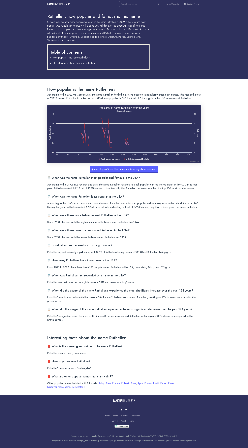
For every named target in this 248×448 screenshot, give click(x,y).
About (123, 420)
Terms (131, 420)
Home (107, 415)
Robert (125, 383)
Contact (115, 420)
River (133, 383)
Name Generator (172, 4)
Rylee (171, 383)
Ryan (140, 383)
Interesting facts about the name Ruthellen (74, 63)
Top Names (135, 415)
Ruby (101, 383)
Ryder (163, 383)
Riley (108, 383)
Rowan (148, 383)
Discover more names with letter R (66, 387)
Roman (116, 383)
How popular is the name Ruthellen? (71, 57)
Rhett (156, 383)
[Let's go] (158, 4)
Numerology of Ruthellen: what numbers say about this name (124, 169)
